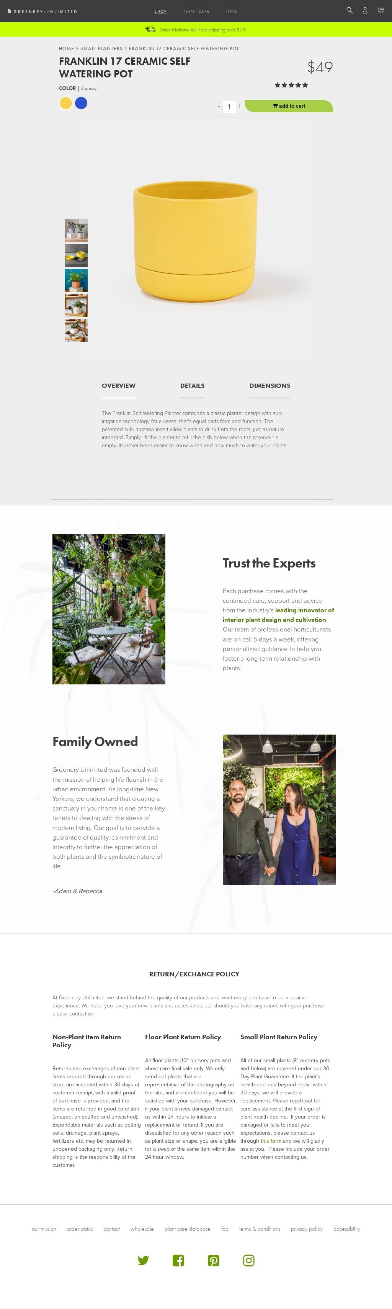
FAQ (225, 1229)
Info (231, 11)
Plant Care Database (188, 1229)
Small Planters (101, 49)
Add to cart (291, 106)
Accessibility (346, 1229)
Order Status (80, 1229)
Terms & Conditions (259, 1229)
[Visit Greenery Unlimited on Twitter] (143, 1263)
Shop (160, 11)
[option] (76, 230)
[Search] (349, 11)
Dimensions (270, 386)
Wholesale (142, 1229)
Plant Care (196, 11)
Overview (119, 386)
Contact (111, 1229)
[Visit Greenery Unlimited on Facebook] (178, 1263)
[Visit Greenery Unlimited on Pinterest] (213, 1263)
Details (192, 386)
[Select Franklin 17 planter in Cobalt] (81, 103)
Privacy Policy (307, 1229)
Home (66, 49)
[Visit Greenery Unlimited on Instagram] (248, 1263)
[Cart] (380, 11)
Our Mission (44, 1229)
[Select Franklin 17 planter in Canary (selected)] (66, 103)
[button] (292, 85)
